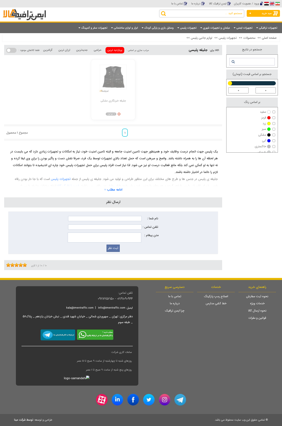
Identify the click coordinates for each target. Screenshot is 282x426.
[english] (272, 3)
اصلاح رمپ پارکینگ (216, 296)
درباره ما (195, 3)
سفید (263, 112)
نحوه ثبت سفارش (257, 296)
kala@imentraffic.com (80, 308)
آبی (264, 140)
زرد (264, 123)
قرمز (263, 117)
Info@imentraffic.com (111, 308)
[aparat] (102, 399)
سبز (264, 129)
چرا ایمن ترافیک (174, 310)
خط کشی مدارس (216, 303)
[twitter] (149, 399)
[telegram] (180, 399)
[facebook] (133, 399)
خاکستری (260, 146)
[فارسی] (277, 3)
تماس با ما (177, 3)
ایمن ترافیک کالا (217, 3)
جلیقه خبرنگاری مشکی (113, 101)
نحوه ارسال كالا (257, 310)
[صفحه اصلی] (35, 11)
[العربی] (266, 3)
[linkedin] (117, 399)
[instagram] (164, 399)
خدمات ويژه (257, 303)
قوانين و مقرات (257, 318)
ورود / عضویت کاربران (246, 3)
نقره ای (262, 152)
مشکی (262, 135)
